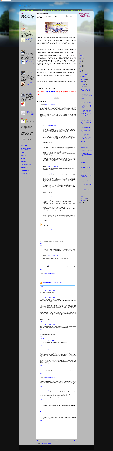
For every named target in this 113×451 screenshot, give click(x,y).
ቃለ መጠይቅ (73, 10)
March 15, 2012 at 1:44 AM (53, 247)
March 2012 (83, 87)
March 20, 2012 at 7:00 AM (50, 390)
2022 (81, 56)
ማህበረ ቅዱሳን (23, 155)
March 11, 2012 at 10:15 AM (53, 196)
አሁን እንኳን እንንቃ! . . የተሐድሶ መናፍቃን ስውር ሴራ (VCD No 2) (30, 83)
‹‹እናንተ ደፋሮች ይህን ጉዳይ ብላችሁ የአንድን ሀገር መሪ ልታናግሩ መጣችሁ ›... (85, 187)
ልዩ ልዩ (79, 10)
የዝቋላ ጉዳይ (83, 141)
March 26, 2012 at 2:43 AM (50, 403)
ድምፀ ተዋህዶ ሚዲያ (24, 171)
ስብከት (32, 10)
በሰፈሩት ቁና (83, 164)
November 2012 (84, 74)
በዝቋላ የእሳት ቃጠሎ (84, 147)
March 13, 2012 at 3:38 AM (53, 229)
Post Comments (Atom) (46, 443)
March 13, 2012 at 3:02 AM (50, 332)
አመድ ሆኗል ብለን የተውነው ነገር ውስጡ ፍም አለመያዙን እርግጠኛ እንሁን (86, 95)
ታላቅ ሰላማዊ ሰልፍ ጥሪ (84, 162)
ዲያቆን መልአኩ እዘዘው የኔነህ (25, 170)
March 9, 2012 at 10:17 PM (53, 125)
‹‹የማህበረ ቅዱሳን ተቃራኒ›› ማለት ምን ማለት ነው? (29, 51)
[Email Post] (52, 97)
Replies (42, 123)
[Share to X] (56, 98)
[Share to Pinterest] (58, 98)
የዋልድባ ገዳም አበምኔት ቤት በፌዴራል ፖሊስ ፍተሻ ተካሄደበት (86, 150)
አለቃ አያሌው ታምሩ (24, 158)
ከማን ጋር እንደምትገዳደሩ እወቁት (86, 184)
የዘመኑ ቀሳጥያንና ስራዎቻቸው (86, 160)
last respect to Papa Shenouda (84, 145)
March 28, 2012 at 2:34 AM (53, 255)
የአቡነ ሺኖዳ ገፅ (60, 10)
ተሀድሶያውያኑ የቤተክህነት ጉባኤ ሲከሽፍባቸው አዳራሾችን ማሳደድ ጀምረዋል (86, 170)
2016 (81, 65)
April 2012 (83, 86)
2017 (81, 63)
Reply (41, 120)
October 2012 (84, 76)
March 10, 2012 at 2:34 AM (50, 265)
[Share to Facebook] (57, 98)
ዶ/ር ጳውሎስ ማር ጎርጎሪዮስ (25, 174)
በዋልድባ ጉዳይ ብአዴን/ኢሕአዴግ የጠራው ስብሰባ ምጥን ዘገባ (86, 93)
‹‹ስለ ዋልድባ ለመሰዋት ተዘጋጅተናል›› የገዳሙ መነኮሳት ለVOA (86, 154)
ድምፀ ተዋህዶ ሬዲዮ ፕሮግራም (26, 173)
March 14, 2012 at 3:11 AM (53, 340)
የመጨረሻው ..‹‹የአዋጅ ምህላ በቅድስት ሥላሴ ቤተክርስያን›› (86, 100)
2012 (81, 71)
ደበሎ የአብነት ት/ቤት (24, 167)
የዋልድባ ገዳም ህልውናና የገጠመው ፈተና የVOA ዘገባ (86, 179)
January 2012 (84, 200)
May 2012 (83, 84)
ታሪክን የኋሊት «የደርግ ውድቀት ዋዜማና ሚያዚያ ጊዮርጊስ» (86, 111)
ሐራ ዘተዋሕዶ (23, 152)
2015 (81, 66)
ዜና (28, 10)
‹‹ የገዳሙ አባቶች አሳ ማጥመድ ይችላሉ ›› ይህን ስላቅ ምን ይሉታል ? (86, 118)
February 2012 (84, 198)
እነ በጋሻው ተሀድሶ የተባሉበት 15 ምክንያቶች (30, 28)
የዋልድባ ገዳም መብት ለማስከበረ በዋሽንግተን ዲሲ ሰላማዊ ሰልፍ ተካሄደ (86, 106)
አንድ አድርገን (25, 5)
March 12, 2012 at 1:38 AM (50, 297)
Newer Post (40, 440)
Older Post (73, 440)
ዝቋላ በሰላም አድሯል (84, 139)
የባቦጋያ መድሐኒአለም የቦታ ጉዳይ (86, 120)
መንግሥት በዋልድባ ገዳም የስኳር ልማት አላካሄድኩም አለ (86, 138)
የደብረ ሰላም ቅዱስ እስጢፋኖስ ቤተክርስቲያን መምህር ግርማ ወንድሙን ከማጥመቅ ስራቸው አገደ (30, 113)
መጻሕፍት (67, 10)
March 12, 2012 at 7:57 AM (58, 223)
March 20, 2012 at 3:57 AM (50, 377)
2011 (81, 202)
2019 (81, 60)
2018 (81, 61)
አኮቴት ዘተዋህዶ (23, 161)
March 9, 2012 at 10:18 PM (53, 145)
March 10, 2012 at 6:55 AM (53, 173)
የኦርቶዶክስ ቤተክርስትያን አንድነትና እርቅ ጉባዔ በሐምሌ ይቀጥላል (86, 181)
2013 (81, 70)
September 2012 (84, 78)
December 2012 (84, 73)
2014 (81, 68)
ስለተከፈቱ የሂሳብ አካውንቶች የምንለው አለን (85, 135)
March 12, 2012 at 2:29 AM (50, 324)
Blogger (69, 448)
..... (81, 193)
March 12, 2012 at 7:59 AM (58, 282)
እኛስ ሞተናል (83, 143)
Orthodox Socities (24, 145)
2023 (81, 55)
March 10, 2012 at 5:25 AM (53, 166)
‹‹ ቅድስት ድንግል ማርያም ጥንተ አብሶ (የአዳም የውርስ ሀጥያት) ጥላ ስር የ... (86, 190)
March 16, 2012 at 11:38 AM (46, 369)
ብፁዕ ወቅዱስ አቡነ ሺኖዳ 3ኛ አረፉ (86, 151)
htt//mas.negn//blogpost (47, 223)
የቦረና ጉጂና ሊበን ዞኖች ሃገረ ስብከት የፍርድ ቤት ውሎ (86, 176)
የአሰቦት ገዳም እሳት (84, 196)
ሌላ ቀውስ (82, 98)
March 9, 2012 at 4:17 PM (50, 104)
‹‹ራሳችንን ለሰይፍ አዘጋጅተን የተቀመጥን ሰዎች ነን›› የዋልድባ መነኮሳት (86, 158)
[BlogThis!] (55, 98)
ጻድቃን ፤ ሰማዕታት (51, 10)
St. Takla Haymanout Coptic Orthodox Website (26, 149)
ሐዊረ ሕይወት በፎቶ (84, 165)
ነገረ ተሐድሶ (38, 10)
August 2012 (83, 79)
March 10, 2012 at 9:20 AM (50, 290)
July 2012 (83, 81)
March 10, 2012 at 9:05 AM (50, 273)
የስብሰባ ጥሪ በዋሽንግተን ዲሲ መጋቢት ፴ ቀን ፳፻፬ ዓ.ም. (85, 90)
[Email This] (54, 98)
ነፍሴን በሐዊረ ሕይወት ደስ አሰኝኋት (86, 167)
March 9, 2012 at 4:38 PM (50, 239)
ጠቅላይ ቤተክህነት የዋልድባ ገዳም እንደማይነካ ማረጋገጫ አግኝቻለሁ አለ (86, 114)
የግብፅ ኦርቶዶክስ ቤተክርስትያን (26, 164)
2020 (81, 58)
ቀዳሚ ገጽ (23, 10)
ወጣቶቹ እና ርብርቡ (84, 132)
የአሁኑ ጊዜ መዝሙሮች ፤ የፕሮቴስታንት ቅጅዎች (29, 61)
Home (56, 440)
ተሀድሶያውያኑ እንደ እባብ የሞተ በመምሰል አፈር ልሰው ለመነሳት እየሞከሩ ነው (30, 73)
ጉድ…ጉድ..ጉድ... (28, 93)
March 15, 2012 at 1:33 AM (50, 349)
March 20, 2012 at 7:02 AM (50, 415)
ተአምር (44, 10)
